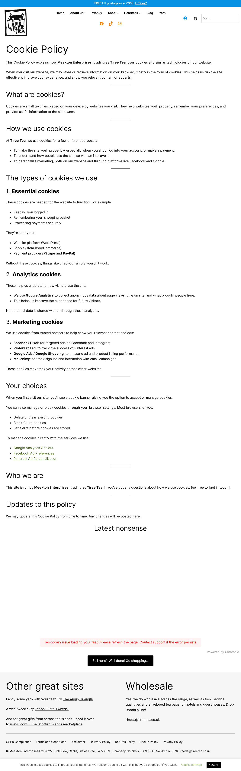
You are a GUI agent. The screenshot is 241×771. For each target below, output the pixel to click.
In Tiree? (141, 3)
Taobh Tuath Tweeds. (52, 709)
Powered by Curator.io (223, 652)
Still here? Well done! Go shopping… (120, 661)
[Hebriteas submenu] (139, 13)
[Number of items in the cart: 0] (195, 18)
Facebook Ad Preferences (34, 453)
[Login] (185, 18)
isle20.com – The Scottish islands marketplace (45, 724)
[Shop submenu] (117, 13)
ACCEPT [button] (213, 764)
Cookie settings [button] (191, 764)
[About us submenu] (85, 13)
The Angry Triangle (78, 699)
